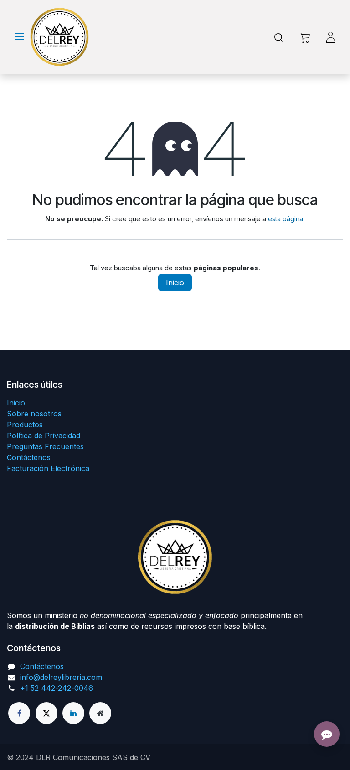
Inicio (175, 282)
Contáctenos (29, 457)
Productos (25, 424)
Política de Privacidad (43, 435)
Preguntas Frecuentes (45, 446)
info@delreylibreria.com (61, 677)
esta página (285, 219)
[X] (46, 713)
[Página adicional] (100, 713)
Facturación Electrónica (48, 468)
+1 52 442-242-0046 (56, 688)
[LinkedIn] (73, 713)
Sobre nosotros (34, 413)
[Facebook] (19, 713)
